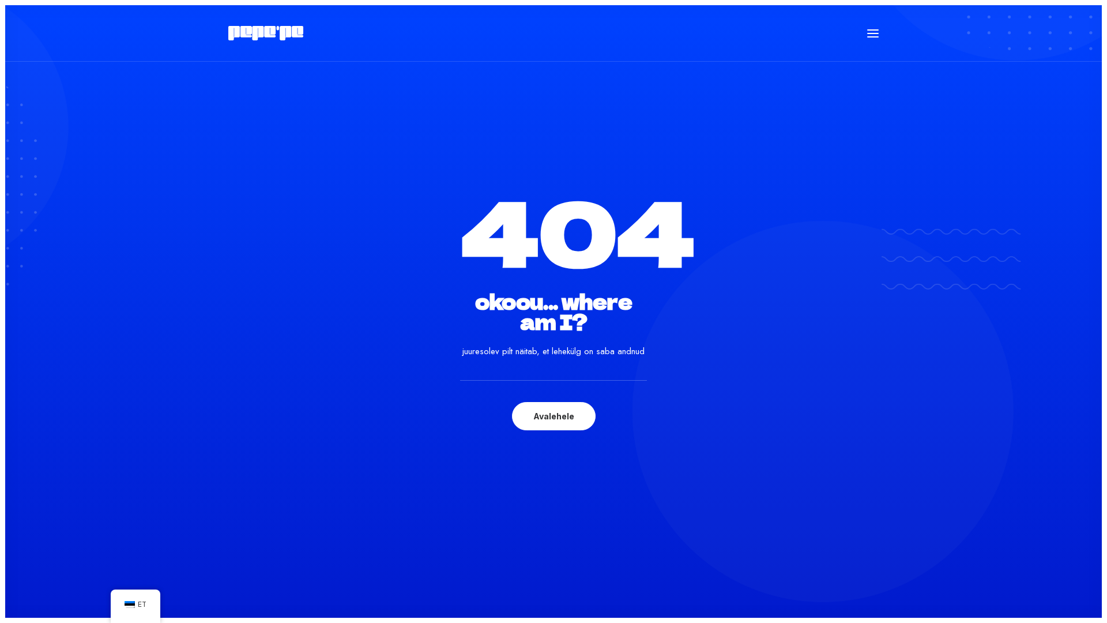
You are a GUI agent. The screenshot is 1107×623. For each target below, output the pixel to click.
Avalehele (553, 416)
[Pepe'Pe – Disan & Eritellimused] (265, 33)
